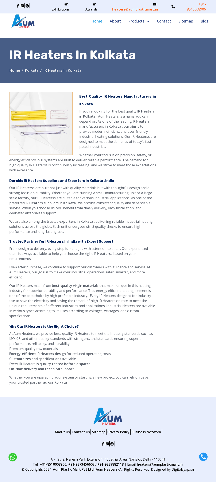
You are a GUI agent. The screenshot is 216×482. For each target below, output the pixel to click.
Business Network (146, 432)
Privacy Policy (118, 432)
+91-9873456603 (81, 464)
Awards (91, 9)
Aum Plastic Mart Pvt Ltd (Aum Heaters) (86, 469)
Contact (164, 21)
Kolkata (32, 70)
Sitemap (185, 21)
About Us (62, 432)
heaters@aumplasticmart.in (135, 9)
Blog (205, 21)
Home (96, 21)
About (115, 21)
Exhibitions (61, 9)
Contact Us (81, 432)
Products (136, 21)
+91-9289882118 (110, 464)
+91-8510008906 (196, 7)
